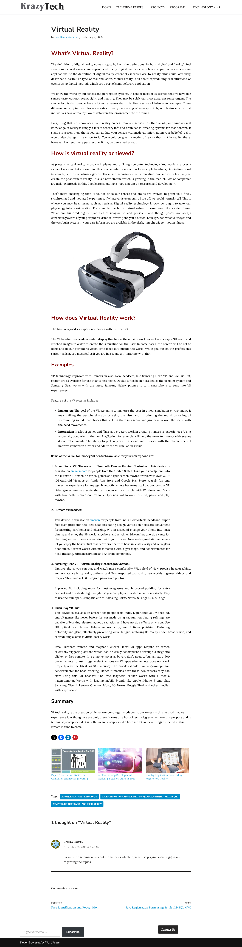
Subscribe (73, 932)
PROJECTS (158, 7)
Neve (23, 942)
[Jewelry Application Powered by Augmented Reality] (167, 760)
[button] (145, 7)
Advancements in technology (79, 796)
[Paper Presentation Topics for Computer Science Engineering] (73, 760)
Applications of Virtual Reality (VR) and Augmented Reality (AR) (140, 796)
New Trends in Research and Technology (77, 804)
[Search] (219, 7)
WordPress (52, 942)
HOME (106, 7)
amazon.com (79, 471)
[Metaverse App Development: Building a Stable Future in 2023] (120, 760)
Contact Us (168, 929)
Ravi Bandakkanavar (66, 37)
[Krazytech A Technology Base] (42, 7)
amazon (95, 520)
